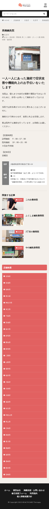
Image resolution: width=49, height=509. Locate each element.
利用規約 (33, 493)
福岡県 (8, 455)
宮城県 (8, 283)
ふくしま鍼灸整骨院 (35, 215)
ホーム (7, 490)
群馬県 (8, 336)
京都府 (8, 395)
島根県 (8, 435)
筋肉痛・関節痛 (15, 37)
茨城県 (8, 322)
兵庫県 (8, 389)
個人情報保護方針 (24, 496)
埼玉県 (8, 309)
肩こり (24, 37)
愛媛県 (8, 448)
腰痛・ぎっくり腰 (33, 37)
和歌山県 (9, 415)
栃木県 (8, 329)
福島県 (8, 289)
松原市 (35, 20)
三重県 (8, 356)
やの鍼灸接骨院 (33, 247)
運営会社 (17, 490)
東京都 (8, 296)
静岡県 (8, 349)
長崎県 (8, 461)
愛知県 (8, 342)
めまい (6, 37)
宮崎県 (8, 475)
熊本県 (8, 468)
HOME (6, 20)
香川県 (8, 441)
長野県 (8, 369)
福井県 (8, 375)
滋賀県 (8, 402)
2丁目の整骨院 (32, 231)
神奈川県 (9, 303)
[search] (44, 13)
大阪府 (26, 20)
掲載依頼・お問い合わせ (34, 490)
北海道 (8, 276)
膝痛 (42, 37)
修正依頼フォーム (19, 493)
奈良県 (8, 408)
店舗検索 (16, 20)
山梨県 (8, 362)
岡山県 (8, 422)
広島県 (8, 428)
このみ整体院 (32, 199)
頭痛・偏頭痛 (7, 40)
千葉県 (8, 316)
